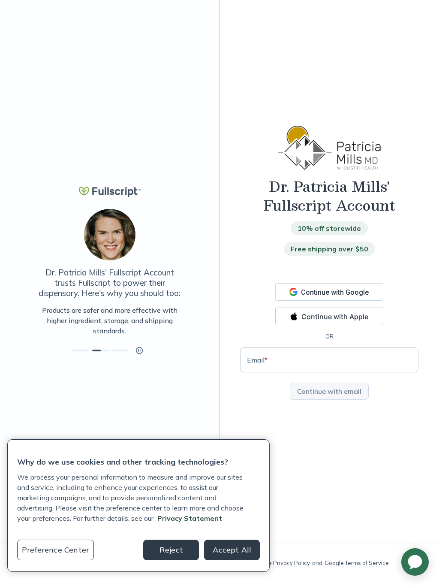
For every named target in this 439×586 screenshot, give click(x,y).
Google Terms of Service (357, 562)
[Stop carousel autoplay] (139, 350)
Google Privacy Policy (281, 562)
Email (257, 360)
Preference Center (55, 550)
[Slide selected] (100, 350)
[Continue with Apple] (329, 316)
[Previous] (34, 320)
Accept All (232, 550)
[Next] (184, 320)
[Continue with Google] (329, 292)
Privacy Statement (189, 518)
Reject (171, 550)
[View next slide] (80, 350)
